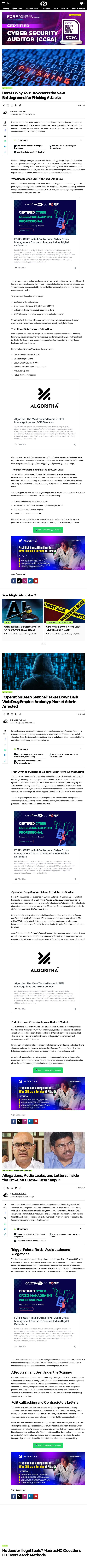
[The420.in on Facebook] (13, 581)
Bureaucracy (7, 1170)
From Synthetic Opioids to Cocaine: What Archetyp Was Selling (29, 755)
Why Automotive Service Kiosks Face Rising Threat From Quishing (64, 630)
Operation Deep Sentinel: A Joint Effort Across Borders (27, 762)
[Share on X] (8, 105)
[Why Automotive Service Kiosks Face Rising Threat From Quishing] (64, 611)
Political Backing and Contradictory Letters (65, 1235)
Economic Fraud (23, 622)
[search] (76, 3)
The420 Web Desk (19, 111)
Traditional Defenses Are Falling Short (31, 152)
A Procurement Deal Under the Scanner (31, 1241)
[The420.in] (43, 3)
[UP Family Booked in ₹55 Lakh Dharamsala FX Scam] (22, 611)
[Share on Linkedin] (16, 105)
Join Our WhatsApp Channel (49, 530)
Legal (5, 1545)
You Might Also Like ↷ (19, 595)
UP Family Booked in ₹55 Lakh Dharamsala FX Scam (21, 628)
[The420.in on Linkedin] (30, 581)
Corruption (18, 1170)
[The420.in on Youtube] (35, 581)
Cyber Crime (7, 88)
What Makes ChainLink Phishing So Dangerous (28, 147)
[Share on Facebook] (3, 105)
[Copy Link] (20, 105)
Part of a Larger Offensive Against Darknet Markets (64, 755)
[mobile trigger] (4, 3)
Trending (28, 1170)
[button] (42, 643)
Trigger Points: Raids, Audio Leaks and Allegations (29, 1235)
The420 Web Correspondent (16, 634)
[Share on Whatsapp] (12, 105)
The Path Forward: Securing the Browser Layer (63, 147)
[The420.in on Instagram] (24, 581)
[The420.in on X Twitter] (19, 581)
